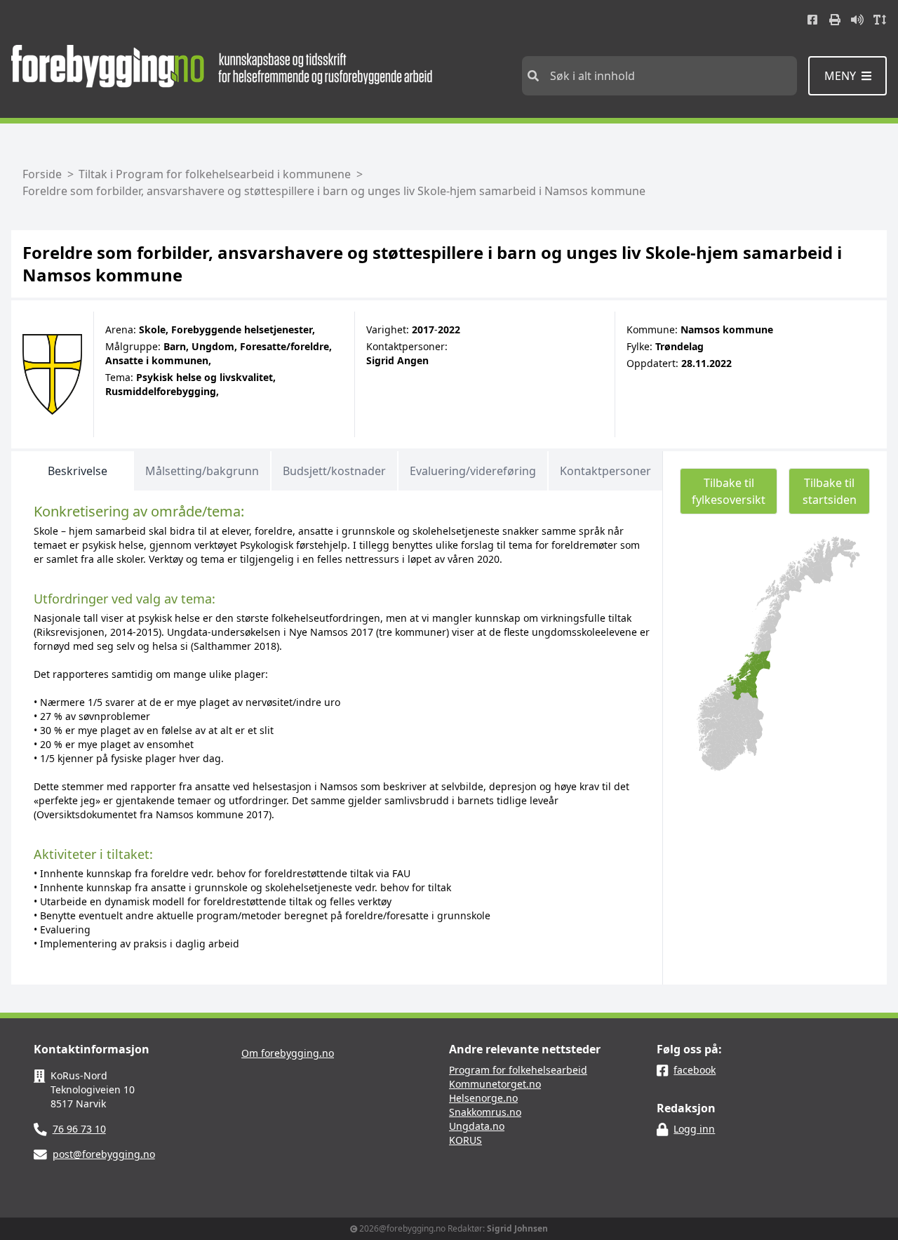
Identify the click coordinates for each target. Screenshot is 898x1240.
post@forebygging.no (104, 1154)
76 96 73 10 (79, 1128)
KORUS (465, 1140)
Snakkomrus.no (485, 1112)
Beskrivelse (77, 471)
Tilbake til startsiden (830, 491)
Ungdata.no (476, 1126)
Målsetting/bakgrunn (202, 471)
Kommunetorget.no (495, 1084)
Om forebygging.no (287, 1053)
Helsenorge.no (483, 1098)
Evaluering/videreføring (473, 471)
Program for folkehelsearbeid (518, 1069)
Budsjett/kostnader (334, 471)
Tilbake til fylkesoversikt (728, 491)
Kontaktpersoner (605, 471)
